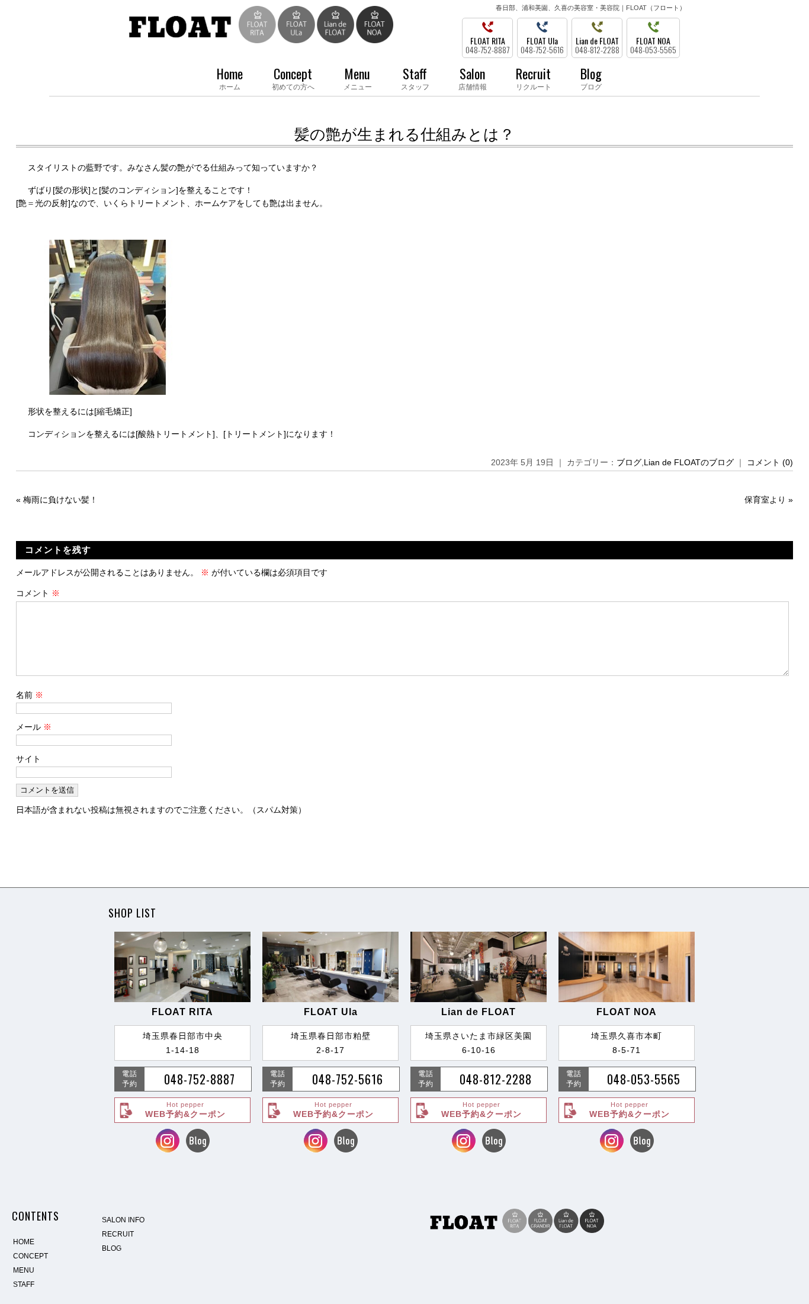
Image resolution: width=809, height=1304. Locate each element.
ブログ (629, 462)
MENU (23, 1270)
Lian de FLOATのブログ (689, 462)
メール (34, 727)
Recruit (533, 77)
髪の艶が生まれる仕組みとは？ (404, 134)
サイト (28, 759)
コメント (38, 593)
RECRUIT (118, 1234)
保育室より (765, 499)
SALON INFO (123, 1220)
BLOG (111, 1248)
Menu (357, 77)
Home (230, 77)
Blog (591, 77)
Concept (293, 77)
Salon (472, 77)
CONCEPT (30, 1256)
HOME (23, 1242)
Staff (415, 77)
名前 (29, 695)
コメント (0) (770, 462)
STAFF (23, 1284)
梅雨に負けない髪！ (60, 499)
